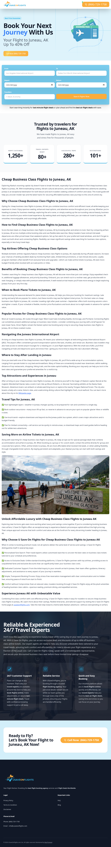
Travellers (7, 92)
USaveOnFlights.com (14, 842)
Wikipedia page (24, 393)
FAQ (59, 800)
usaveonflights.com (22, 605)
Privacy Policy (8, 800)
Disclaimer (7, 809)
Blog (59, 805)
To (57, 69)
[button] (89, 32)
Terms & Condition (10, 805)
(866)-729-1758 (97, 4)
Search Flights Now (81, 96)
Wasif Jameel (48, 842)
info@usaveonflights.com (18, 826)
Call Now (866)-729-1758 (16, 53)
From (6, 69)
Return (58, 80)
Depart (6, 80)
